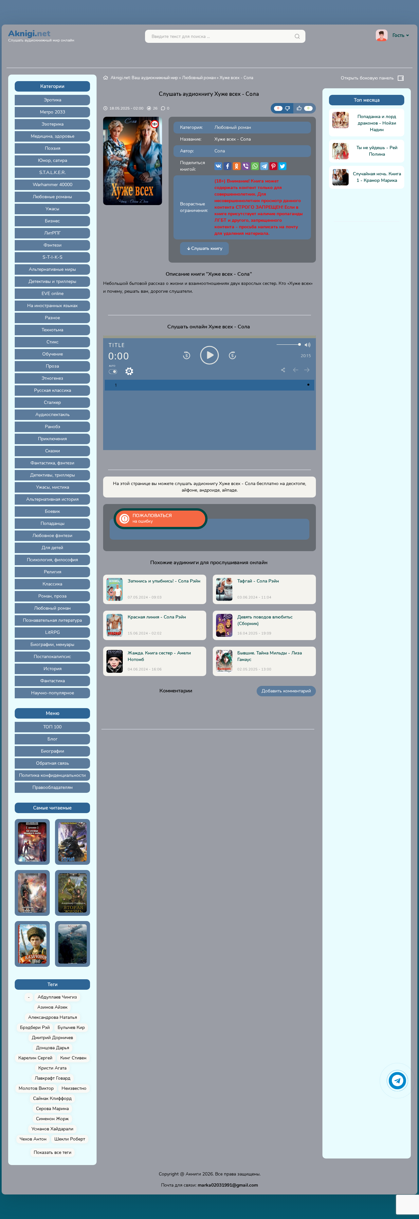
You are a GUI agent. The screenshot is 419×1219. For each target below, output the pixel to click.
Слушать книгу (206, 248)
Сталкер (52, 402)
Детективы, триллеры (52, 475)
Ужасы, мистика (52, 487)
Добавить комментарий (286, 691)
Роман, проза (52, 596)
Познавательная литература (52, 620)
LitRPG (52, 632)
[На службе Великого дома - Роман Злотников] (32, 842)
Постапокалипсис (52, 656)
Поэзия (52, 148)
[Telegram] (264, 166)
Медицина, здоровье (52, 136)
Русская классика (52, 390)
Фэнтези (53, 245)
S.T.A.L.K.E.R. (52, 172)
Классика (52, 584)
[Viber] (246, 166)
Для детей (52, 548)
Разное (52, 318)
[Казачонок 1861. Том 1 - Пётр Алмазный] (32, 944)
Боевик (52, 511)
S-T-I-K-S (53, 257)
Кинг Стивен (73, 1058)
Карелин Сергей (35, 1058)
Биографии (52, 751)
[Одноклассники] (237, 166)
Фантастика (52, 681)
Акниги (193, 1174)
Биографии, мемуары (52, 644)
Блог (52, 739)
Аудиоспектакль (52, 414)
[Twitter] (282, 166)
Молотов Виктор (36, 1088)
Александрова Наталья (52, 1017)
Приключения (52, 439)
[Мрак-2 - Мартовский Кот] (72, 944)
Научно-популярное (52, 693)
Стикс (52, 342)
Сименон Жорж (52, 1119)
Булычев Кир (71, 1027)
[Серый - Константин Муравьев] (72, 842)
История (53, 669)
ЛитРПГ (52, 233)
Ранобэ (52, 427)
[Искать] (297, 36)
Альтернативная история (52, 499)
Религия (52, 572)
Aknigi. (41, 35)
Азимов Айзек (52, 1007)
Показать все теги (52, 1152)
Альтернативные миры (52, 269)
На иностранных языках (52, 306)
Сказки (52, 451)
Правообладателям (52, 787)
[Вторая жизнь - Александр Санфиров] (72, 893)
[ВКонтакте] (218, 166)
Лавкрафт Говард (52, 1078)
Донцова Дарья (52, 1048)
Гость (398, 35)
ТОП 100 (52, 727)
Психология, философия (52, 560)
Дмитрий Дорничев (52, 1038)
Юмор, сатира (52, 160)
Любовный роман (52, 608)
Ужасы (52, 209)
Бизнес (52, 221)
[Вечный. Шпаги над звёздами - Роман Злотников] (32, 893)
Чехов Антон (33, 1139)
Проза (52, 366)
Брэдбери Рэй (35, 1027)
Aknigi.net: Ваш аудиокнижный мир (144, 78)
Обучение (52, 354)
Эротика (52, 100)
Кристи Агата (52, 1068)
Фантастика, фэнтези (52, 463)
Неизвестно (74, 1088)
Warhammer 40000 (52, 185)
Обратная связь (52, 763)
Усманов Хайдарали (52, 1129)
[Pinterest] (273, 166)
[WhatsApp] (255, 166)
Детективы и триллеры (52, 281)
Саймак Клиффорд (52, 1098)
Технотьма (52, 330)
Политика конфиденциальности (52, 775)
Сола (219, 151)
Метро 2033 (52, 112)
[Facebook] (227, 166)
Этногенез (52, 378)
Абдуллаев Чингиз (57, 997)
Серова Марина (52, 1109)
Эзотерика (53, 124)
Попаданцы (52, 523)
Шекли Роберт (69, 1139)
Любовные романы (52, 197)
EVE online (53, 293)
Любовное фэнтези (52, 535)
